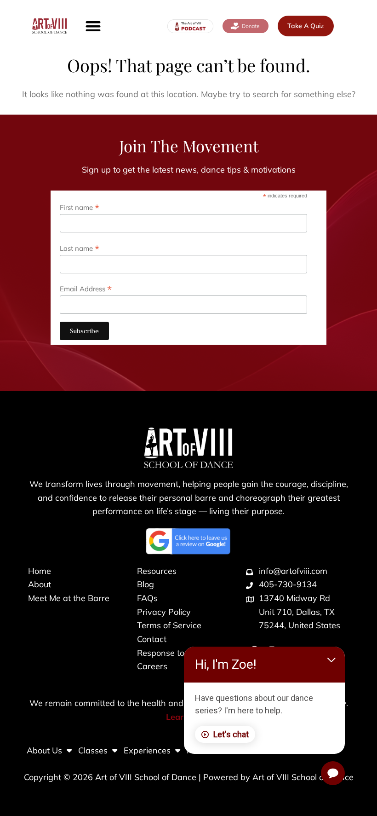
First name (79, 207)
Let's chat (231, 734)
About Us (44, 750)
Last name (79, 248)
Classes (93, 750)
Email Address (86, 288)
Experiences (147, 750)
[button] (93, 26)
